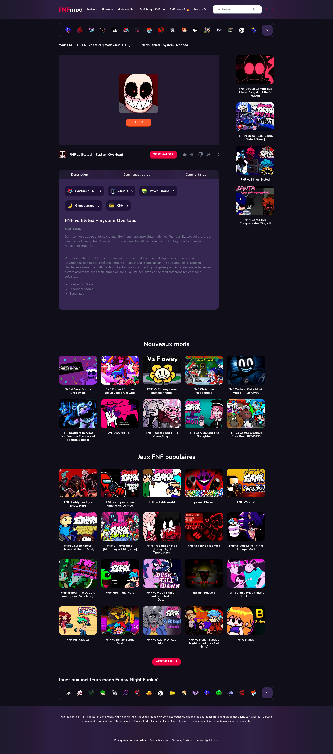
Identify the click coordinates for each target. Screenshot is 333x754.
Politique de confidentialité (130, 740)
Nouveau (107, 9)
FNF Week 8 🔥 (179, 9)
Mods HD (200, 9)
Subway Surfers (182, 740)
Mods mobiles (126, 9)
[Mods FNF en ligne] (71, 9)
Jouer (138, 122)
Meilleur (92, 9)
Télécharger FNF (150, 9)
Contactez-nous (159, 740)
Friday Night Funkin (207, 740)
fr (266, 9)
